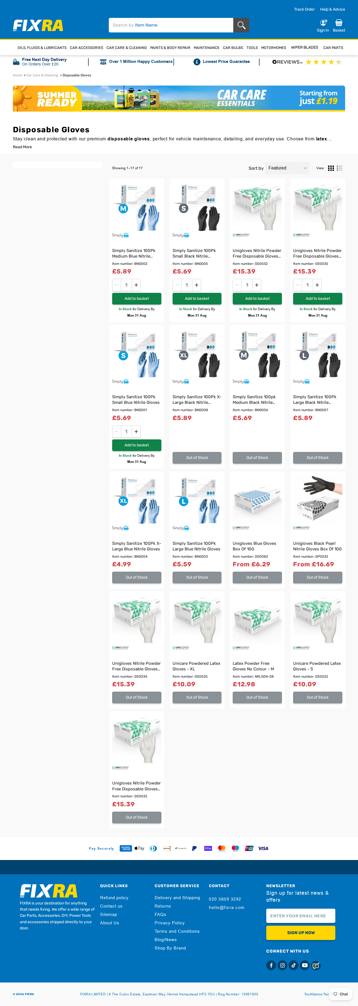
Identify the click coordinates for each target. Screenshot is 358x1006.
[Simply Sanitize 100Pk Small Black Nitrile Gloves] (197, 206)
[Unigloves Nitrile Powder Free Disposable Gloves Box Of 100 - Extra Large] (317, 206)
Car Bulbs (233, 48)
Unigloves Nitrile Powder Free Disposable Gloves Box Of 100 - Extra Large (317, 254)
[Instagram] (282, 965)
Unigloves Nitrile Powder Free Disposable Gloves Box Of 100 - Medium (136, 787)
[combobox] (171, 25)
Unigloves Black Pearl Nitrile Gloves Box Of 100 (317, 546)
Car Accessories (86, 48)
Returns (163, 906)
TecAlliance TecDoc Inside (324, 994)
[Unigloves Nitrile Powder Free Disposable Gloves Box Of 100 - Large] (136, 619)
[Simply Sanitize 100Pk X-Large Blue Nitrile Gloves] (136, 499)
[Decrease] (116, 285)
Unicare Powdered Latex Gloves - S (317, 666)
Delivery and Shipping (177, 898)
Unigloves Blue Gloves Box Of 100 (254, 546)
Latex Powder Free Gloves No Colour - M (253, 666)
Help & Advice (332, 9)
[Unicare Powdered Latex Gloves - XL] (197, 619)
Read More (22, 147)
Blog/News (166, 940)
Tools (252, 48)
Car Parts (333, 48)
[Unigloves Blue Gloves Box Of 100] (257, 499)
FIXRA (29, 994)
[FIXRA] (38, 25)
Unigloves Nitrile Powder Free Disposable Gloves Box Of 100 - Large (136, 667)
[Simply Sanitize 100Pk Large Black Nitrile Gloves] (317, 353)
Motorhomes (273, 48)
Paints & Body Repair (170, 48)
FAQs (160, 914)
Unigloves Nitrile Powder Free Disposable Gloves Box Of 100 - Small (257, 254)
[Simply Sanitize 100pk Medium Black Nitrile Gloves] (257, 353)
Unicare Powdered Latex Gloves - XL (196, 666)
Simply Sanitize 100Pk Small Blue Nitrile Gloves (136, 399)
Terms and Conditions (177, 931)
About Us (109, 923)
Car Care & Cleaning (127, 48)
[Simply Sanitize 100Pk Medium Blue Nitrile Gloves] (136, 206)
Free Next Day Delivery (44, 60)
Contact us (111, 906)
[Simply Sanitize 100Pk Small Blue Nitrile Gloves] (136, 353)
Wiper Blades (304, 47)
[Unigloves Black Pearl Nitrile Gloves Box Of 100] (317, 499)
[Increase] (136, 285)
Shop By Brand (170, 948)
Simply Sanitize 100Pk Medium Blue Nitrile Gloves (134, 254)
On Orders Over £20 (40, 64)
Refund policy (114, 898)
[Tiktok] (293, 965)
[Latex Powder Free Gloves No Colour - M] (257, 619)
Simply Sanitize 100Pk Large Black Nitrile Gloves (314, 400)
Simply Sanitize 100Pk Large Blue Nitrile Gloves (196, 546)
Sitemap (108, 914)
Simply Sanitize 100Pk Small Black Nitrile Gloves (194, 254)
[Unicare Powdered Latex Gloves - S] (317, 619)
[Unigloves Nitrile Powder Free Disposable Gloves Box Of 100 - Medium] (136, 739)
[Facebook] (271, 965)
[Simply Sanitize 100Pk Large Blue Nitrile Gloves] (197, 499)
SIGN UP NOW (301, 932)
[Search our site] (242, 25)
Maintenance (207, 48)
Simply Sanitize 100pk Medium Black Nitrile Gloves (254, 400)
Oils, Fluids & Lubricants (42, 48)
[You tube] (305, 965)
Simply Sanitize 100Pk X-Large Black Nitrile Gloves (197, 400)
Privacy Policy (170, 923)
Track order (304, 9)
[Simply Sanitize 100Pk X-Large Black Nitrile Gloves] (197, 353)
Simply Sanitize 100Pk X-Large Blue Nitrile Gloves (136, 546)
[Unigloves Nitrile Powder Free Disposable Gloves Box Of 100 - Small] (257, 206)
